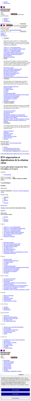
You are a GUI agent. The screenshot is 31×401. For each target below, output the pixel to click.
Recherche (3, 23)
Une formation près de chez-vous (11, 148)
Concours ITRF (7, 365)
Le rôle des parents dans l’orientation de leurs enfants (16, 94)
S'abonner (3, 210)
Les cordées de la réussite (10, 321)
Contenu (6, 1)
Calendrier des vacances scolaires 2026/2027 (14, 339)
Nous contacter (7, 364)
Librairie (6, 19)
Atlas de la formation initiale (10, 317)
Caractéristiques (7, 174)
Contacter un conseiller (9, 101)
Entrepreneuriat (7, 135)
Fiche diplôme (13, 153)
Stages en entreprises (8, 131)
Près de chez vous (8, 137)
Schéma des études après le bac (11, 86)
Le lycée (6, 92)
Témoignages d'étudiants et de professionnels (14, 114)
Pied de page (7, 3)
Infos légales (7, 360)
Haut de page (4, 205)
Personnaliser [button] (15, 398)
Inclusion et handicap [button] (8, 102)
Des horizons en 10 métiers (10, 342)
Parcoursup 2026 (8, 87)
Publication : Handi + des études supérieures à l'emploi (16, 118)
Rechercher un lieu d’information (11, 96)
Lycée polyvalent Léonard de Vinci (12, 149)
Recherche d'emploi (8, 133)
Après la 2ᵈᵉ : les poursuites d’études (12, 50)
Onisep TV (6, 18)
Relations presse (7, 368)
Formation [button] (6, 38)
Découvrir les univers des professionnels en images (16, 77)
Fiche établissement (5, 153)
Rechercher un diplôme (9, 57)
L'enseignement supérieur (10, 93)
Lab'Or (5, 333)
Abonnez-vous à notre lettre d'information (13, 327)
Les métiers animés (8, 345)
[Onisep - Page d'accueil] (14, 14)
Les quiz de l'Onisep (8, 75)
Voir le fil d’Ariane (5, 144)
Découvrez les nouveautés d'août (11, 73)
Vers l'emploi (7, 113)
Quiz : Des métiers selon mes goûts (12, 243)
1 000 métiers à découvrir (10, 253)
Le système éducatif (8, 89)
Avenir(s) (6, 139)
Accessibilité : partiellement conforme (12, 371)
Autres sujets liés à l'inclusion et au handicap (14, 286)
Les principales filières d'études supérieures (14, 53)
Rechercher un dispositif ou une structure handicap (16, 116)
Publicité (6, 369)
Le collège (6, 90)
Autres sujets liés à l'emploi (10, 136)
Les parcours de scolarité (9, 110)
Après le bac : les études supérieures (12, 51)
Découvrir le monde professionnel (12, 70)
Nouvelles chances (8, 319)
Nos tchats (6, 100)
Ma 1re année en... (8, 343)
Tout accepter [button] (15, 390)
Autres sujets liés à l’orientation (11, 97)
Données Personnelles (9, 361)
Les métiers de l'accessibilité (10, 117)
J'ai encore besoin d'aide (15, 30)
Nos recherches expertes (9, 331)
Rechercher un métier (9, 67)
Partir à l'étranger (8, 55)
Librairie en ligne (8, 332)
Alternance (6, 132)
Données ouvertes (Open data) (11, 318)
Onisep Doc (6, 315)
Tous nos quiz (7, 341)
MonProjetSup (7, 309)
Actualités (6, 346)
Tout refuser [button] (15, 394)
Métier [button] (5, 58)
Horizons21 (6, 308)
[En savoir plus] (4, 180)
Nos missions (7, 21)
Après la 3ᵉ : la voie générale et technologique (14, 48)
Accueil (5, 147)
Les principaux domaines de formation (13, 54)
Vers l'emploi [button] (7, 123)
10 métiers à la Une (8, 247)
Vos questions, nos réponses (10, 98)
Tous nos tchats (7, 328)
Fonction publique (8, 348)
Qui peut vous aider (8, 112)
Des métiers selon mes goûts (10, 71)
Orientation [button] (6, 78)
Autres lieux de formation (23, 153)
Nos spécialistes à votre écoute (11, 329)
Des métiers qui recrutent (9, 74)
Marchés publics (7, 367)
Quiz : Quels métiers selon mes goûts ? (13, 69)
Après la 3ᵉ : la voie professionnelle (12, 47)
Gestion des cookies (8, 363)
